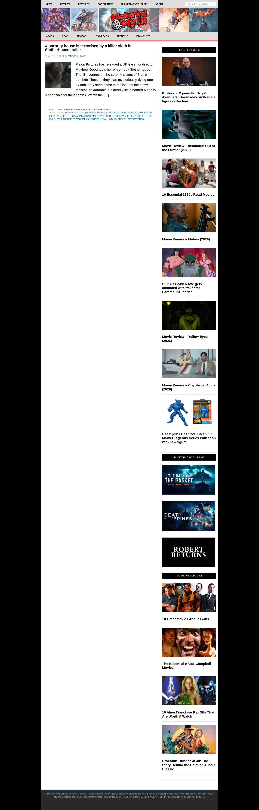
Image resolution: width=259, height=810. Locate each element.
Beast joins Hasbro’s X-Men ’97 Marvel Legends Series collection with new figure (189, 438)
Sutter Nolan (99, 119)
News (95, 109)
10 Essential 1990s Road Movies (188, 194)
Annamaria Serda (94, 112)
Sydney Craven (117, 119)
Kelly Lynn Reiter (58, 116)
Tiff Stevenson (136, 119)
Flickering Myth (129, 20)
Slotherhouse (63, 119)
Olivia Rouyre (138, 116)
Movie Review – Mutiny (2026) (186, 239)
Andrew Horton (73, 112)
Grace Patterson (141, 112)
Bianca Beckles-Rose (117, 112)
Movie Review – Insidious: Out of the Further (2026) (188, 148)
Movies (87, 109)
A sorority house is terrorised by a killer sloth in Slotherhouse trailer (88, 48)
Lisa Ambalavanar (80, 116)
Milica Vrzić (122, 116)
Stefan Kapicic (81, 119)
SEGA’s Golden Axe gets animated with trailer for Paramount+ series (182, 288)
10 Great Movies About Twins (185, 619)
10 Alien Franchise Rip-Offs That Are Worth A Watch (188, 714)
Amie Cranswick (73, 109)
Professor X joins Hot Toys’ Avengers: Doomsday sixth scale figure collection (188, 97)
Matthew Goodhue (103, 116)
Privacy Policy (156, 797)
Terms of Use (138, 797)
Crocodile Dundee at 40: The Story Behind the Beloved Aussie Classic (188, 765)
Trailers (105, 109)
